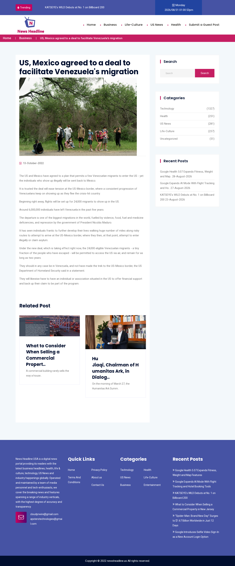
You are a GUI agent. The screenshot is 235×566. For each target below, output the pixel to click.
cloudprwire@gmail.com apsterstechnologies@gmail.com (46, 519)
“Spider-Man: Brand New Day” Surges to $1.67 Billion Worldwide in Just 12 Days (195, 520)
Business (110, 25)
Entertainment (152, 484)
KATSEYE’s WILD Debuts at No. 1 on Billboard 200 (74, 7)
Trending (25, 7)
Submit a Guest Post (204, 25)
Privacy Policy (99, 469)
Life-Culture (133, 25)
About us (96, 477)
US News (157, 25)
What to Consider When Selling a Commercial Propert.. (46, 355)
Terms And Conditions (74, 480)
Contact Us (97, 484)
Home (91, 25)
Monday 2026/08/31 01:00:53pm (178, 7)
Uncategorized (169, 138)
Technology (167, 108)
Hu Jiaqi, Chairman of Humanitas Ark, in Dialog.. (115, 368)
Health (176, 25)
